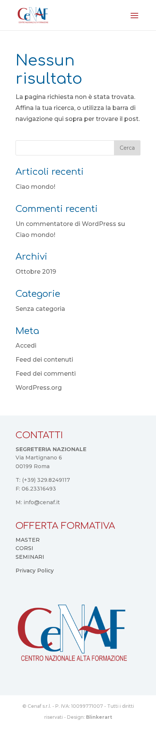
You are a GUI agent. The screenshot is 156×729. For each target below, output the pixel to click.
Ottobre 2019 (36, 271)
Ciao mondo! (35, 186)
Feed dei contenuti (44, 359)
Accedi (26, 345)
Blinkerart (99, 717)
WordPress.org (39, 387)
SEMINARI (30, 556)
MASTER (28, 539)
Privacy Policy (35, 570)
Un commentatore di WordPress (66, 223)
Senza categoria (40, 308)
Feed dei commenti (46, 373)
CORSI (24, 548)
